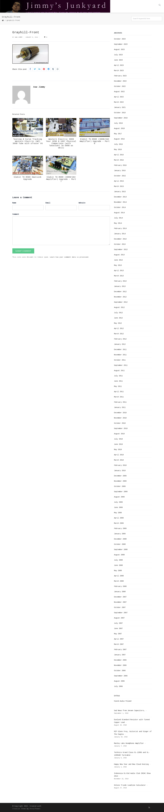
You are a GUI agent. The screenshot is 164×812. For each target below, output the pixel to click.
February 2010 (120, 465)
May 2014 (118, 223)
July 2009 (118, 502)
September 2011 (121, 365)
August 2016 (119, 139)
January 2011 (120, 407)
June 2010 (118, 444)
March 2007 (119, 644)
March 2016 (119, 160)
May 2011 (118, 386)
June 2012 (118, 318)
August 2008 (119, 555)
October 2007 (120, 607)
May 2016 (118, 149)
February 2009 (120, 528)
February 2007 (120, 650)
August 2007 (119, 618)
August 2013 (119, 255)
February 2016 (120, 165)
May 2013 (118, 265)
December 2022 (120, 81)
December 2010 (120, 413)
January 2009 (120, 534)
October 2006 (120, 671)
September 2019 (121, 118)
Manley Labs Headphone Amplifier (129, 743)
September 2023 (121, 44)
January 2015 (120, 192)
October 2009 (120, 486)
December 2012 (120, 292)
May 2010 (118, 449)
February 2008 (120, 586)
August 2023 (119, 49)
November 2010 (120, 418)
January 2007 (120, 655)
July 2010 (118, 439)
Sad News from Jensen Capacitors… (129, 711)
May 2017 (118, 134)
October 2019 (120, 113)
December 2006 (120, 660)
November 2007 (120, 602)
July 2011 (118, 376)
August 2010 (119, 434)
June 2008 (118, 565)
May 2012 (118, 323)
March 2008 (119, 581)
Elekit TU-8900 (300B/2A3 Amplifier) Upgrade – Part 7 (61, 179)
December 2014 (120, 197)
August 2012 (119, 307)
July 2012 (118, 313)
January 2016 (120, 171)
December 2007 (120, 597)
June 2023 (118, 60)
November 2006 (120, 665)
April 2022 (119, 97)
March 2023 (119, 71)
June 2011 (118, 381)
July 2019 (118, 123)
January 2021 (120, 107)
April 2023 (119, 65)
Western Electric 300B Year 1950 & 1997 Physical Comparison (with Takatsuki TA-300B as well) (61, 143)
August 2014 (119, 213)
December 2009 (120, 476)
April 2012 (119, 328)
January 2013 (120, 286)
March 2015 (119, 186)
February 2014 (120, 228)
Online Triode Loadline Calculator (130, 785)
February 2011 (120, 402)
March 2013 (119, 276)
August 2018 (119, 128)
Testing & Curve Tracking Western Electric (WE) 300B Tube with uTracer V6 (28, 141)
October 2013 (120, 244)
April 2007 (119, 639)
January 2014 (120, 234)
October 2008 (120, 544)
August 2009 (119, 497)
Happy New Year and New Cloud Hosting (131, 764)
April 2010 (119, 455)
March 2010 (119, 460)
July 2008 (118, 560)
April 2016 (119, 155)
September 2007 (121, 613)
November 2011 (120, 355)
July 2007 (118, 623)
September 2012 (121, 302)
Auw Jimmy (18, 37)
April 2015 (119, 181)
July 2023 (118, 55)
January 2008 (120, 592)
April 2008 (119, 576)
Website (82, 203)
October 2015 (120, 176)
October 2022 (120, 86)
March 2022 (119, 102)
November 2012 (120, 297)
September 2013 (121, 249)
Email (48, 203)
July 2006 (118, 686)
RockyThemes (35, 809)
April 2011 (119, 392)
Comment (15, 214)
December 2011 (120, 349)
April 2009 (119, 518)
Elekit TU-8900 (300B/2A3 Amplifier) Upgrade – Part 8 (95, 141)
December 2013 (120, 239)
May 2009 (118, 513)
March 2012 (119, 334)
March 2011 (119, 397)
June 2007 (118, 628)
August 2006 (119, 681)
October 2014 (120, 207)
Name (14, 203)
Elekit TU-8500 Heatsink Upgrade (27, 178)
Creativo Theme (19, 809)
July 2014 (118, 218)
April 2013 (119, 271)
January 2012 (120, 344)
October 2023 (120, 39)
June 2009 (118, 507)
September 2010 (121, 428)
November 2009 (120, 481)
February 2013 (120, 281)
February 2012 (120, 339)
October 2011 (120, 360)
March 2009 (119, 523)
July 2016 (118, 144)
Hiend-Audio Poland (122, 701)
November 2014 (120, 202)
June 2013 (118, 260)
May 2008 (118, 571)
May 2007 (118, 634)
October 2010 (120, 423)
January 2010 (120, 471)
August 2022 (119, 92)
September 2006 (121, 676)
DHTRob (117, 696)
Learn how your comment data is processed (69, 257)
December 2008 (120, 539)
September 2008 (121, 550)
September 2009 (121, 492)
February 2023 (120, 76)
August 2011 (119, 371)
